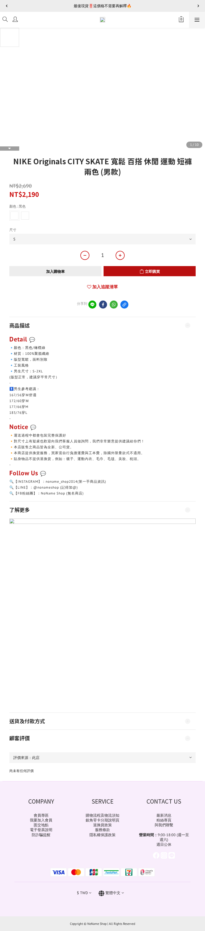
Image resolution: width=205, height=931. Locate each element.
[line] (92, 305)
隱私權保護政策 (102, 834)
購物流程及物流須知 (102, 815)
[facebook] (103, 305)
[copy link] (124, 305)
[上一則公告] (6, 5)
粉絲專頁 (163, 820)
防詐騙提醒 (41, 834)
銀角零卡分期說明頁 (102, 820)
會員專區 (41, 815)
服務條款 (102, 829)
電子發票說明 (41, 829)
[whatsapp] (114, 305)
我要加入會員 (41, 820)
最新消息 (163, 815)
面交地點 (41, 825)
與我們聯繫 (164, 825)
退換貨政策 (102, 825)
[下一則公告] (198, 5)
